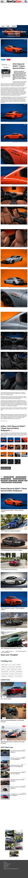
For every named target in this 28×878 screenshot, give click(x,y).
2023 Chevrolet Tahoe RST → (21, 651)
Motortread (6, 865)
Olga (3, 64)
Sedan (19, 669)
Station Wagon (4, 671)
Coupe (13, 664)
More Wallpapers (5, 468)
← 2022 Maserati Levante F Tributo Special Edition (7, 652)
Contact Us (6, 862)
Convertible (19, 671)
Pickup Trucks (18, 673)
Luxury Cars (21, 480)
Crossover (3, 676)
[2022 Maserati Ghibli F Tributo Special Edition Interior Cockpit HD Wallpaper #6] (11, 447)
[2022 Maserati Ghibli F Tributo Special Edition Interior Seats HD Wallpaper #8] (24, 447)
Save (9, 59)
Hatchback (10, 676)
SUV (26, 480)
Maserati (5, 64)
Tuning (8, 669)
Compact (19, 664)
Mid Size (3, 669)
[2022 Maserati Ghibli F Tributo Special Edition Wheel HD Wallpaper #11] (17, 454)
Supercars (18, 666)
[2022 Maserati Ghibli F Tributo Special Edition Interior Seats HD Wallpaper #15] (17, 461)
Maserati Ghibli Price (12, 480)
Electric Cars (4, 673)
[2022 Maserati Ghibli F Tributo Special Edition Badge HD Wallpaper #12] (24, 454)
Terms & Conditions (7, 863)
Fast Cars (12, 671)
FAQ (4, 867)
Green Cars (14, 669)
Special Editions (4, 480)
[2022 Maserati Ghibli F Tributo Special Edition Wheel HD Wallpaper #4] (24, 440)
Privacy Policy (6, 864)
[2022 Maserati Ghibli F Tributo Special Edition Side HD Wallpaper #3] (17, 440)
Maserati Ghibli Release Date (19, 478)
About (5, 861)
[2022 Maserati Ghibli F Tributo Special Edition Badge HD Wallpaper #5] (4, 447)
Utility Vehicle (18, 676)
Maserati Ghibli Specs (5, 478)
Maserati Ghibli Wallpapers (6, 482)
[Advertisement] (14, 14)
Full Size (11, 673)
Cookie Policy (6, 866)
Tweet (4, 59)
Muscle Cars (4, 664)
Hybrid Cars (4, 666)
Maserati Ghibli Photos (17, 482)
